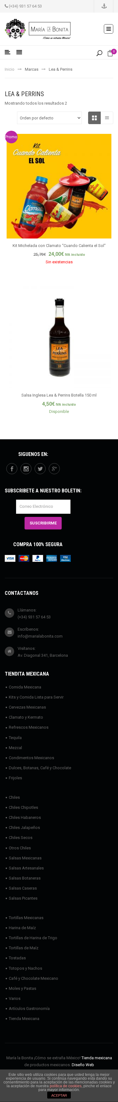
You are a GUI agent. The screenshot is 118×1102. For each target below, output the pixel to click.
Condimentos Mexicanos (31, 757)
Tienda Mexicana (24, 1018)
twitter (40, 468)
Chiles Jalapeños (24, 827)
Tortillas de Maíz (23, 948)
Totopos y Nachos (25, 968)
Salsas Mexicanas (25, 858)
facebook (11, 468)
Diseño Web (83, 1064)
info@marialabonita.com (40, 636)
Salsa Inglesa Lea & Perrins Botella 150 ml (59, 395)
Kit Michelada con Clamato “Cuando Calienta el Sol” (59, 245)
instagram (25, 468)
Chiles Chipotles (23, 807)
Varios (14, 998)
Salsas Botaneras (25, 878)
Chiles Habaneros (25, 817)
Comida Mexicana (25, 687)
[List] (107, 118)
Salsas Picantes (23, 898)
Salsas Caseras (23, 888)
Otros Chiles (20, 848)
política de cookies (65, 1086)
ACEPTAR (59, 1095)
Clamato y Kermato (26, 717)
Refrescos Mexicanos (28, 727)
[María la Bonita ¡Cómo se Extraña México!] (37, 28)
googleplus (54, 468)
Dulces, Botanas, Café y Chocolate (40, 767)
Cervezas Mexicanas (27, 707)
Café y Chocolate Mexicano (33, 978)
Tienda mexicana (96, 1057)
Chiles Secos (20, 837)
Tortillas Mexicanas (26, 917)
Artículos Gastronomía (29, 1008)
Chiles (14, 797)
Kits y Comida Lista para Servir (36, 697)
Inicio (9, 69)
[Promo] (59, 186)
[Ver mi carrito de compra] (110, 54)
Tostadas (17, 958)
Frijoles (15, 778)
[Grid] (94, 118)
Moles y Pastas (22, 988)
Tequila (15, 737)
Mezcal (15, 747)
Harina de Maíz (22, 927)
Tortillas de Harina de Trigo (33, 937)
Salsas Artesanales (26, 868)
